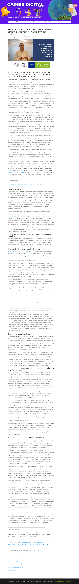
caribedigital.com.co (15, 37)
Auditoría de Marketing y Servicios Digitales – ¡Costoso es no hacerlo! (27, 184)
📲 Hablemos (52, 21)
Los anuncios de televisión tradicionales (18, 251)
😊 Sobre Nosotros (63, 21)
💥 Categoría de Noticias (21, 21)
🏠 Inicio (10, 21)
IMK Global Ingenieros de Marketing (61, 581)
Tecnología (32, 37)
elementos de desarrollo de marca (17, 172)
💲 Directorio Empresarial (38, 21)
